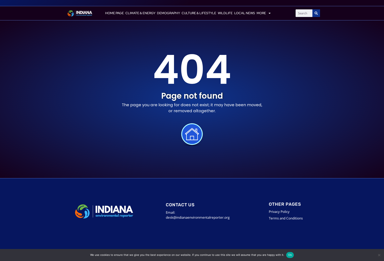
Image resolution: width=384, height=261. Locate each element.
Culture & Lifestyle (199, 13)
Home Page (114, 13)
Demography (168, 13)
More (261, 13)
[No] (379, 255)
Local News (244, 13)
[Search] (316, 13)
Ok (290, 254)
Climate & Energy (140, 13)
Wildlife (225, 13)
